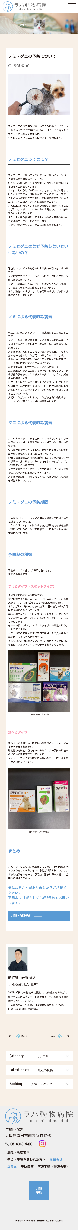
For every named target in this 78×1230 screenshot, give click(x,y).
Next (54, 1036)
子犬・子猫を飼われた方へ (26, 1159)
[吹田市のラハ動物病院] (24, 6)
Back (24, 1036)
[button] (39, 1056)
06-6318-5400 (21, 1144)
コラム (12, 1166)
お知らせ (56, 1159)
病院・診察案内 (18, 1152)
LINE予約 (39, 1190)
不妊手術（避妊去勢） (54, 1166)
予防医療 (27, 1166)
